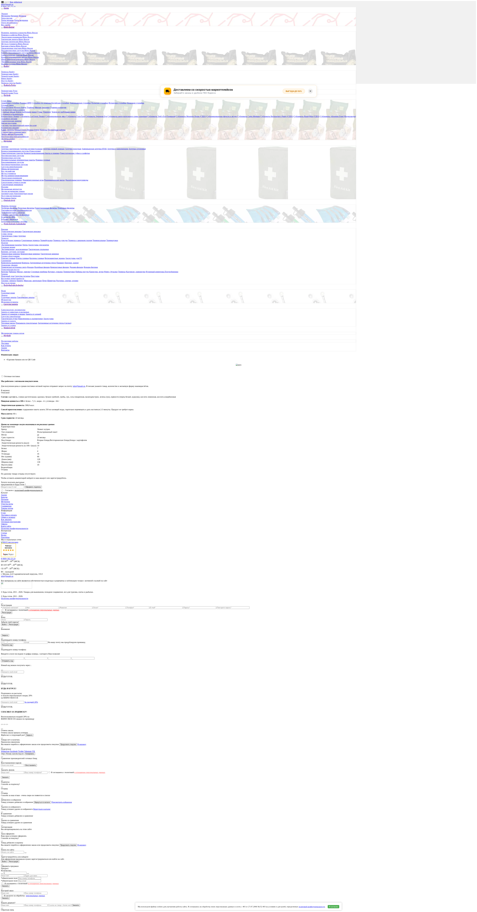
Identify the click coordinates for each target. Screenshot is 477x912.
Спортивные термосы (30, 240)
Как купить (6, 346)
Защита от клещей (33, 314)
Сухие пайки (6, 101)
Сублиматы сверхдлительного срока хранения (127, 116)
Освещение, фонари (9, 265)
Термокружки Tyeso (9, 91)
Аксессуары (48, 319)
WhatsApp (5, 751)
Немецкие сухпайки (135, 103)
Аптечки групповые (137, 149)
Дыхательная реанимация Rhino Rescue (17, 37)
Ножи (3, 291)
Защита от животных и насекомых (15, 312)
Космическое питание (10, 128)
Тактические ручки (9, 319)
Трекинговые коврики (10, 254)
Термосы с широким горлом (80, 240)
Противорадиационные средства (14, 164)
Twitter (21, 751)
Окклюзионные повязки (11, 180)
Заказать (5, 777)
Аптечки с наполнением (117, 149)
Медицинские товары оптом (12, 333)
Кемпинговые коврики (30, 254)
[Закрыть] (310, 91)
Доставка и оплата (9, 515)
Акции (4, 348)
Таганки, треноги (8, 281)
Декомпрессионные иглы (33, 180)
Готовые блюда (7, 105)
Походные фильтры (26, 208)
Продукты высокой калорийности (15, 137)
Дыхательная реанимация (11, 178)
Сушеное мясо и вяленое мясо (13, 132)
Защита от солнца (8, 325)
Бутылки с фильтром (9, 219)
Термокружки (112, 240)
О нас (3, 513)
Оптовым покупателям (10, 522)
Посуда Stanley (7, 81)
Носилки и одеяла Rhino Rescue (14, 64)
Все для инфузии (8, 171)
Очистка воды (7, 504)
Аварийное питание (9, 119)
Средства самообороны (10, 316)
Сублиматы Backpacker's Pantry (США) (276, 116)
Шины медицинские (10, 169)
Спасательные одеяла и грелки (13, 182)
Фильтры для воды (8, 206)
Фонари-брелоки (91, 267)
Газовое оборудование (10, 256)
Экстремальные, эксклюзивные (14, 249)
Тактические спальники (38, 249)
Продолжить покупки (68, 744)
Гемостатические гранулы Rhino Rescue (17, 55)
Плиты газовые (22, 258)
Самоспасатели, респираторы (13, 310)
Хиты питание (7, 20)
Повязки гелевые (43, 160)
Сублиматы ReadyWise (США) (307, 116)
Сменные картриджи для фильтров (15, 215)
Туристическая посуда (10, 270)
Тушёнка (30, 107)
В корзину (5, 390)
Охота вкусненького (9, 23)
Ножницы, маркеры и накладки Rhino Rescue (19, 33)
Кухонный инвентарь (155, 272)
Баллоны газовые (36, 258)
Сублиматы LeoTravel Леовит (32, 116)
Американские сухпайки (80, 103)
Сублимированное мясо (55, 116)
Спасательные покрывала (12, 184)
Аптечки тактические (10, 149)
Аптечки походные (73, 149)
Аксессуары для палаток (38, 245)
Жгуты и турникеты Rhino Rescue (15, 44)
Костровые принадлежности (12, 278)
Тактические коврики (49, 254)
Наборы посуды (82, 272)
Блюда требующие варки (26, 112)
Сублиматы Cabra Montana (248, 116)
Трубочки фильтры (9, 208)
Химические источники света (14, 267)
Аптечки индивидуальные (31, 149)
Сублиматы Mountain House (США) (191, 116)
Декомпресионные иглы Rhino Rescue (16, 62)
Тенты (25, 245)
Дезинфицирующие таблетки (13, 213)
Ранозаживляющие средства (12, 162)
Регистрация (6, 613)
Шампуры (51, 281)
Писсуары (35, 276)
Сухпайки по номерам (41, 103)
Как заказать (6, 519)
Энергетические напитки (11, 121)
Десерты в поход (8, 139)
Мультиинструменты (9, 302)
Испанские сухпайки (117, 103)
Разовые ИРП (25, 103)
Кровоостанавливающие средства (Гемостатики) (21, 151)
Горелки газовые (8, 258)
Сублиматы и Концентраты (12, 114)
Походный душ (7, 276)
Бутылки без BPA (8, 217)
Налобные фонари (42, 267)
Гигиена (4, 274)
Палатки (4, 243)
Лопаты (4, 295)
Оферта (4, 524)
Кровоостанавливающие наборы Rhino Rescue (20, 57)
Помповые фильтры (66, 208)
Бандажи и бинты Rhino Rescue (14, 46)
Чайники (12, 272)
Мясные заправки (42, 107)
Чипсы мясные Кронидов (12, 134)
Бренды (4, 497)
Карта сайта (6, 526)
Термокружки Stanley (10, 74)
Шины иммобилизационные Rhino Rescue (18, 59)
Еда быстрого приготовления (13, 110)
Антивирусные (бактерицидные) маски (17, 194)
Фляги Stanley (6, 78)
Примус (20, 281)
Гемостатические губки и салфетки (75, 153)
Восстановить (30, 765)
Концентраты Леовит (10, 116)
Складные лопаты (9, 297)
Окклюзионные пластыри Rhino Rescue (17, 48)
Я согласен (333, 907)
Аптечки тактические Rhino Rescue (15, 42)
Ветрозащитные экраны (55, 258)
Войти (4, 624)
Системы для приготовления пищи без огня (19, 125)
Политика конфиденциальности (14, 528)
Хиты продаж (6, 18)
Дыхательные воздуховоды (76, 180)
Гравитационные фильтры (46, 208)
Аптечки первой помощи (54, 149)
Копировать (29, 754)
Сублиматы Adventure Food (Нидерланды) (338, 116)
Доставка (5, 343)
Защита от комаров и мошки (13, 314)
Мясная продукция (9, 123)
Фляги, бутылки (111, 272)
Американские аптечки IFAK (94, 149)
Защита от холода (8, 321)
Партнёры (5, 537)
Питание (14, 16)
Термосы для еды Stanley (11, 83)
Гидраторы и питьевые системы (14, 221)
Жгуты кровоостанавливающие (14, 176)
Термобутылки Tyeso (9, 93)
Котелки (4, 272)
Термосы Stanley (8, 72)
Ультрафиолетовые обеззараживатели (16, 210)
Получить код (7, 645)
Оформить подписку (33, 487)
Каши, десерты (7, 130)
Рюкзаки (4, 229)
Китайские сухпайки (60, 103)
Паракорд (60, 263)
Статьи (4, 533)
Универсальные (99, 240)
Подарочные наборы (56, 130)
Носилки (4, 187)
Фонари (30, 267)
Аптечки (4, 147)
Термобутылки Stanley (10, 76)
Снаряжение (6, 261)
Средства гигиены (22, 276)
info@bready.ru (7, 4)
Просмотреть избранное (62, 802)
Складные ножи (8, 293)
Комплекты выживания (11, 263)
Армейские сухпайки (10, 103)
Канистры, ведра (96, 272)
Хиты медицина (21, 20)
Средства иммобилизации (11, 167)
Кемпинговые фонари (59, 267)
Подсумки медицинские (11, 196)
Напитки (43, 130)
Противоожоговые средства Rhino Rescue (18, 51)
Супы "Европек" (44, 112)
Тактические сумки (9, 236)
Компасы (25, 263)
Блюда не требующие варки (63, 112)
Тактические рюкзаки (31, 231)
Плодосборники (171, 272)
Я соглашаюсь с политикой (32, 610)
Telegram (28, 751)
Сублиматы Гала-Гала (75, 116)
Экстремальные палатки (11, 245)
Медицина (5, 16)
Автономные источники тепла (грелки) (54, 323)
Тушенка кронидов (58, 107)
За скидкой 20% (31, 702)
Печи (44, 281)
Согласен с (24, 490)
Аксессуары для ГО (73, 258)
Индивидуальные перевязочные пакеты (18, 160)
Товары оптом (7, 508)
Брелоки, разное (72, 263)
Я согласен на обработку (14, 896)
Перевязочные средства (11, 158)
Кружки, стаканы (55, 272)
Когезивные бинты (8, 198)
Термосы (22, 16)
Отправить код (7, 661)
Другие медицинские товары (13, 191)
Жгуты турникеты (8, 173)
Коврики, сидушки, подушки (13, 252)
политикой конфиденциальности (29, 490)
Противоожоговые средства (12, 156)
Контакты (5, 350)
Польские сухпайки (99, 103)
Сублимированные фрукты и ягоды (222, 116)
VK (33, 751)
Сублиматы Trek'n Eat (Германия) (161, 116)
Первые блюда (7, 107)
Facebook (14, 751)
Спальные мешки (8, 247)
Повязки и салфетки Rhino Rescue (15, 35)
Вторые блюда (20, 107)
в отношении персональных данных (43, 610)
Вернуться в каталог (42, 802)
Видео (3, 535)
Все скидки (5, 25)
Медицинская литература (11, 189)
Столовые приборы (39, 272)
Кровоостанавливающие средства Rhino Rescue (20, 53)
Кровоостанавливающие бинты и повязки (42, 153)
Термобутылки (46, 240)
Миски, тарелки (23, 272)
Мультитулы (6, 300)
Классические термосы (11, 240)
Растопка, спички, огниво (67, 281)
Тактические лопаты (26, 297)
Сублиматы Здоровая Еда (96, 116)
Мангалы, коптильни (33, 281)
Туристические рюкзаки (11, 231)
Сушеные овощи (8, 112)
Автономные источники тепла (43, 263)
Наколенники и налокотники (30, 319)
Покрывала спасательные (26, 323)
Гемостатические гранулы (12, 153)
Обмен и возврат (8, 517)
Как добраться (16, 2)
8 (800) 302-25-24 (8, 7)
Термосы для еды (60, 240)
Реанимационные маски (54, 180)
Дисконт (4, 14)
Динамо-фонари (76, 267)
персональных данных (35, 896)
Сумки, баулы (6, 234)
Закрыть (5, 635)
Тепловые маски (8, 323)
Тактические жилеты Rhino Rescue (15, 39)
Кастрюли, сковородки (135, 272)
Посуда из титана (8, 283)
